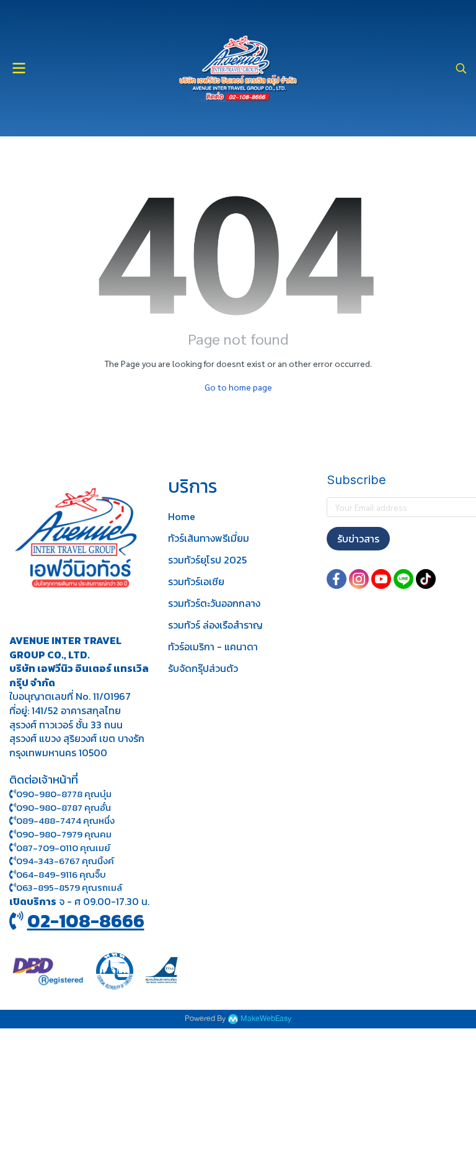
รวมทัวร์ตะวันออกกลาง (214, 603)
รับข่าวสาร (358, 538)
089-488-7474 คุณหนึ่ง (65, 820)
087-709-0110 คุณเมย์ (63, 848)
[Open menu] (18, 68)
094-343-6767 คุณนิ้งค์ (65, 861)
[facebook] (336, 579)
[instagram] (359, 579)
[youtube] (381, 579)
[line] (403, 579)
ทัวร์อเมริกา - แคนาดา (213, 646)
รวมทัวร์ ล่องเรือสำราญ (215, 624)
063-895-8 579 (48, 887)
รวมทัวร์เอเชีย (196, 581)
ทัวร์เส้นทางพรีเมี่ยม (208, 538)
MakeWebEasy (265, 1018)
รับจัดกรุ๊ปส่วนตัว (203, 668)
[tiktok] (426, 579)
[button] (461, 68)
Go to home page (238, 386)
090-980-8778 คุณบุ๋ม (64, 794)
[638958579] (12, 887)
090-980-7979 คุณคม (64, 834)
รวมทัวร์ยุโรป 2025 (207, 559)
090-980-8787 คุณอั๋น (63, 807)
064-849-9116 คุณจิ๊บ (61, 874)
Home (181, 516)
